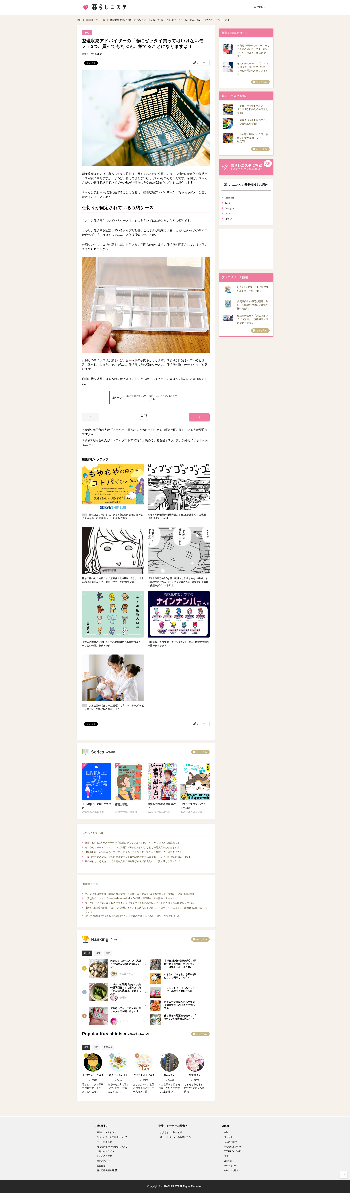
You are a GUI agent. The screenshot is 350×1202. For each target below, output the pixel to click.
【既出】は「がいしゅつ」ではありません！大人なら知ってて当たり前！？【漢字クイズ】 (133, 852)
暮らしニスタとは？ (106, 1132)
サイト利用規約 (104, 1142)
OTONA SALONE (232, 1151)
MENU (261, 6)
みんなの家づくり (232, 1146)
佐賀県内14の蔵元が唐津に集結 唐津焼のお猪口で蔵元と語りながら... (252, 305)
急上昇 (87, 953)
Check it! (228, 1137)
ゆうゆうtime (230, 1165)
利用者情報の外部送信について (112, 1146)
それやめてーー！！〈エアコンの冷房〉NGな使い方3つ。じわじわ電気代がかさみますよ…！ (134, 847)
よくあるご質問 (104, 1156)
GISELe (227, 1156)
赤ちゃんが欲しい (232, 1170)
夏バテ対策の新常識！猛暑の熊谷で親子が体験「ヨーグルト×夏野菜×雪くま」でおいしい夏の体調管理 (139, 893)
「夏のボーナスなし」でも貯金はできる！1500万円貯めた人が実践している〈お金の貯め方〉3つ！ (138, 856)
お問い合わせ (103, 1161)
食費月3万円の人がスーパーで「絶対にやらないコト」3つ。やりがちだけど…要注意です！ (133, 842)
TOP (79, 20)
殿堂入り (108, 1047)
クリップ (200, 63)
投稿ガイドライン (105, 1151)
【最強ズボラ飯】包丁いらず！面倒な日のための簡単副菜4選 (252, 109)
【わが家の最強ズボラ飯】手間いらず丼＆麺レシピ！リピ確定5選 (252, 138)
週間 (98, 953)
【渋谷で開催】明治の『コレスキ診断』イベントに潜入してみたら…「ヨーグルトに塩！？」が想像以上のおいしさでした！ (146, 909)
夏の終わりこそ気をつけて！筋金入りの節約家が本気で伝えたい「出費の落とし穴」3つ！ (133, 861)
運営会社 (101, 1165)
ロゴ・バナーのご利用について (112, 1137)
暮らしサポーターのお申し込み (175, 1137)
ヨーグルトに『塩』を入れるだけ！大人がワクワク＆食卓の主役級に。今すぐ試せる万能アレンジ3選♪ (139, 903)
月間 (108, 953)
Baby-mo (228, 1161)
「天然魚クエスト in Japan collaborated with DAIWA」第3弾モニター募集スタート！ (130, 898)
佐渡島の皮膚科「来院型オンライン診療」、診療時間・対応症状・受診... (252, 319)
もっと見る (201, 752)
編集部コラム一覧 (95, 20)
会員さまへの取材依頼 (171, 1132)
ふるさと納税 (230, 1142)
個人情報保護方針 (106, 1170)
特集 (226, 1132)
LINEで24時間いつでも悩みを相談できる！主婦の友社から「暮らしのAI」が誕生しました (132, 916)
